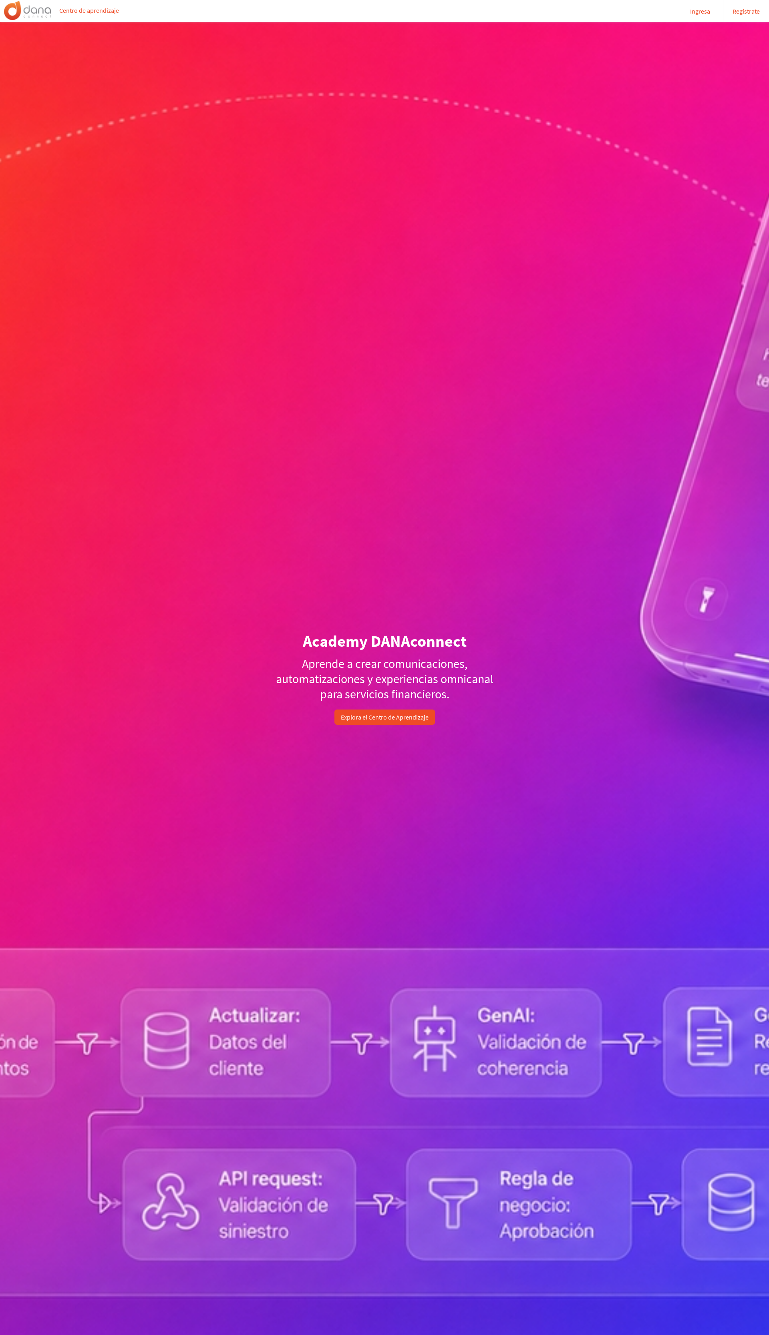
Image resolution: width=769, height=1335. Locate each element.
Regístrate (746, 11)
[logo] (27, 10)
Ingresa (700, 11)
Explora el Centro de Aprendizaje (385, 717)
